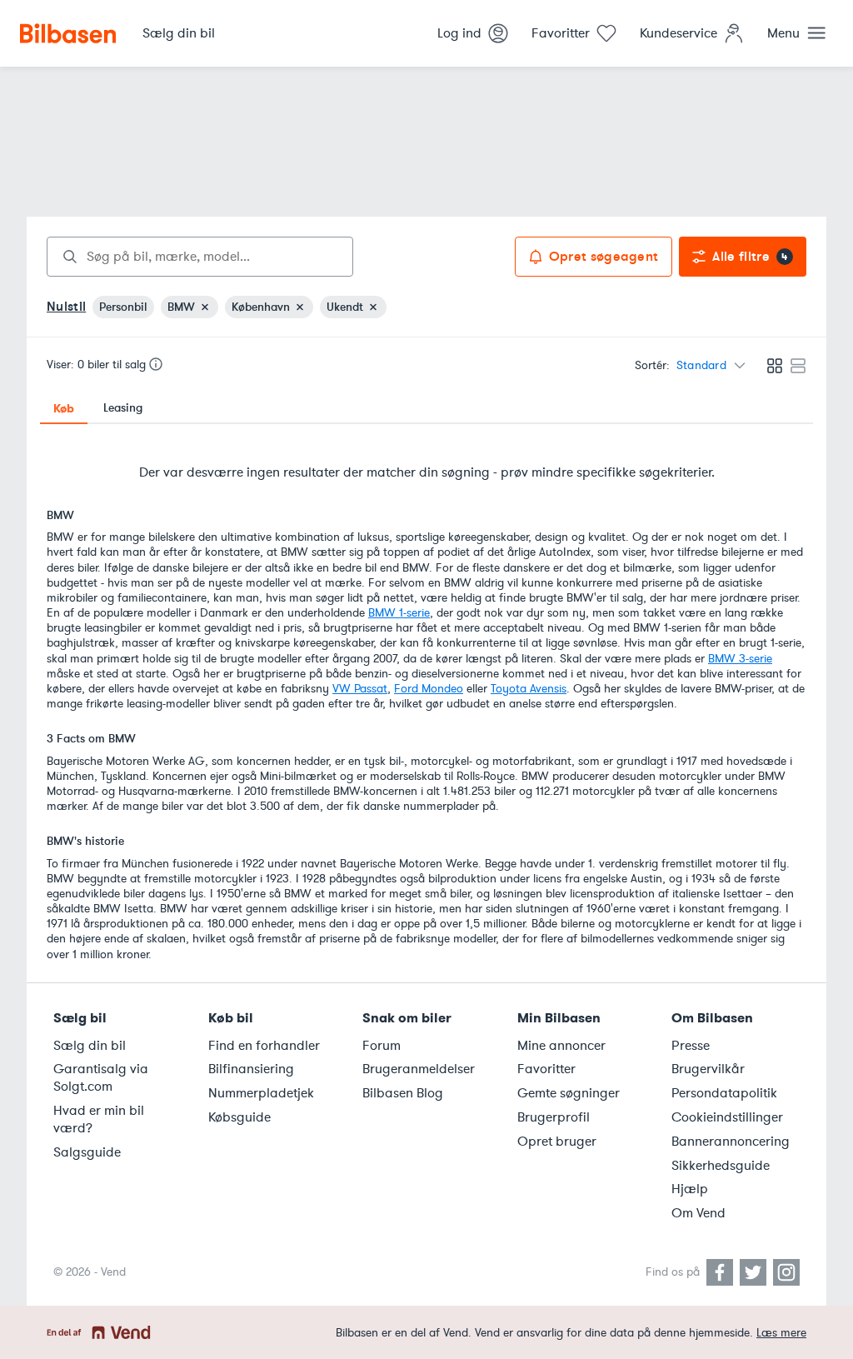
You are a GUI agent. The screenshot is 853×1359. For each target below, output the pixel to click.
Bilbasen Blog (402, 1093)
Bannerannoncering (730, 1141)
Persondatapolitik (724, 1093)
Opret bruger (556, 1141)
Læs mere (781, 1333)
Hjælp (689, 1189)
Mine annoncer (561, 1046)
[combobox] (200, 257)
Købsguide (239, 1117)
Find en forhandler (264, 1046)
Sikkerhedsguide (720, 1166)
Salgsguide (87, 1152)
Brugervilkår (708, 1069)
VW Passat (359, 689)
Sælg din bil (89, 1046)
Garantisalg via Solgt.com (100, 1078)
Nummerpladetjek (261, 1093)
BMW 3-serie (740, 659)
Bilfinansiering (251, 1069)
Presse (690, 1046)
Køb (63, 408)
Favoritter (546, 1069)
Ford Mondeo (428, 689)
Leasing (122, 408)
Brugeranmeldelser (418, 1069)
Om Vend (698, 1213)
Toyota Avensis (528, 689)
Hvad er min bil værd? (98, 1119)
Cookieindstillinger (727, 1117)
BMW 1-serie (399, 613)
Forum (381, 1046)
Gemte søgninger (568, 1093)
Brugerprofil (553, 1117)
